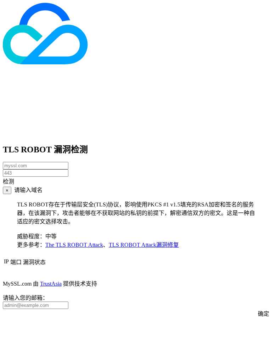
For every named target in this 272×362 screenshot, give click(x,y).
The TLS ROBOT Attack (74, 245)
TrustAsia (51, 284)
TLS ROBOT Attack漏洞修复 (144, 245)
